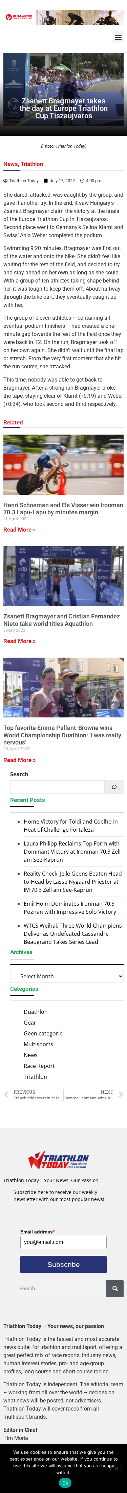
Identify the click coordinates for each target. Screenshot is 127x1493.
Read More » (19, 529)
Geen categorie (43, 1033)
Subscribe (63, 1264)
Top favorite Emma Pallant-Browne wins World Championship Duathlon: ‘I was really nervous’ (62, 735)
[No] (116, 1468)
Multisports (38, 1044)
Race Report (39, 1066)
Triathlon (32, 164)
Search (19, 774)
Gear (30, 1022)
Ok (65, 1483)
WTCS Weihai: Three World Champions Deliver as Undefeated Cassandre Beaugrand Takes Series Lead (73, 934)
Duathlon (36, 1011)
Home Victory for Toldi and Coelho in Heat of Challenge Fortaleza (71, 825)
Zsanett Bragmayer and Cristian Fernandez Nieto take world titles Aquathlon (61, 620)
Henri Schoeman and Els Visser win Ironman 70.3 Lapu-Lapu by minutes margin (63, 508)
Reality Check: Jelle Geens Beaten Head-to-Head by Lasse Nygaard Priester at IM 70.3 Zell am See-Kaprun (74, 882)
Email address (37, 1231)
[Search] (114, 787)
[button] (118, 37)
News (10, 164)
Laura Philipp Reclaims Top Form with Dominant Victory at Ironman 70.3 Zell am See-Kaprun (72, 851)
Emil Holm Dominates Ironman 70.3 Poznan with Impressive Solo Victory (70, 907)
